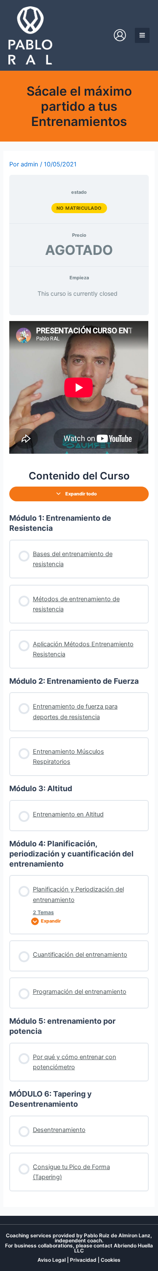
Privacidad (83, 1260)
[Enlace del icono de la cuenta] (119, 35)
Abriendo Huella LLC (113, 1248)
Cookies (111, 1260)
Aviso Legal (51, 1260)
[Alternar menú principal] (142, 35)
